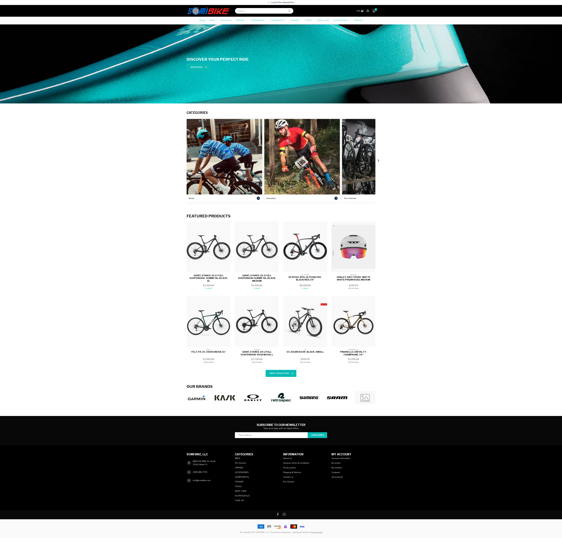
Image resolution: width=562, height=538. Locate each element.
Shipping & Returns (292, 472)
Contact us (288, 477)
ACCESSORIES (257, 20)
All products (337, 477)
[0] (373, 11)
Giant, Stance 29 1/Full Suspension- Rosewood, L (257, 353)
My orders (336, 463)
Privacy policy (289, 467)
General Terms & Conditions (296, 463)
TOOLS (308, 20)
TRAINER (294, 20)
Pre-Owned (226, 20)
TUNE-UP (358, 20)
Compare (335, 472)
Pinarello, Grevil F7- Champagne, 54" (353, 353)
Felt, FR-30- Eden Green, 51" (208, 352)
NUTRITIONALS (340, 20)
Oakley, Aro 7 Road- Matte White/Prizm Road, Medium (353, 278)
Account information (340, 458)
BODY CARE (323, 20)
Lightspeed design (300, 532)
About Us (287, 458)
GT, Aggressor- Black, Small (305, 352)
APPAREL (240, 20)
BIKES (212, 20)
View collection (279, 373)
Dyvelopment (316, 532)
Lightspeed (286, 532)
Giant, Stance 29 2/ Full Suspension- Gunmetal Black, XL (208, 278)
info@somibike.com (202, 480)
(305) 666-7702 (200, 472)
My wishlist (336, 467)
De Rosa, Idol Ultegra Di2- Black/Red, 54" (305, 278)
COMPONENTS (277, 20)
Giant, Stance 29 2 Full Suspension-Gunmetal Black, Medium (257, 278)
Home (202, 20)
